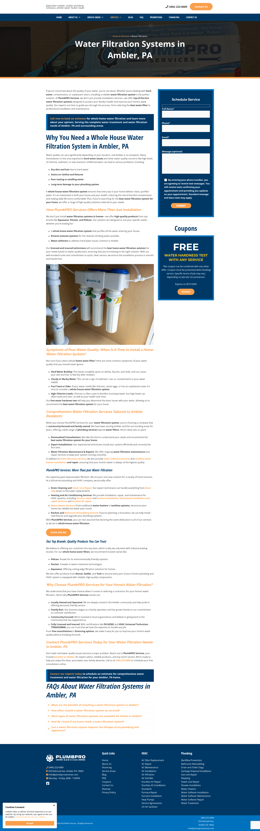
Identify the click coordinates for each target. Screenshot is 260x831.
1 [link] (184, 300)
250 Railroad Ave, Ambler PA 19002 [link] (66, 771)
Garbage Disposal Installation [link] (196, 771)
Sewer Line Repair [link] (190, 781)
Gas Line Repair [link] (189, 774)
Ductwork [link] (147, 788)
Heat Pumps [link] (148, 799)
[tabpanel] (186, 269)
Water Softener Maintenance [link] (196, 795)
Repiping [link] (185, 778)
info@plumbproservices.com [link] (63, 774)
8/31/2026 (191, 284)
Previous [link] (162, 270)
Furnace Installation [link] (152, 795)
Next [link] (209, 270)
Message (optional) (172, 151)
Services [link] (114, 17)
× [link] (54, 805)
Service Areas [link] (93, 17)
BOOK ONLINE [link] (58, 532)
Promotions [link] (156, 17)
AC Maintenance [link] (150, 767)
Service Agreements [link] (152, 803)
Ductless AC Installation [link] (154, 785)
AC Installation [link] (149, 771)
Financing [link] (174, 17)
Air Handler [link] (147, 778)
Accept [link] (29, 823)
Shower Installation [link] (191, 785)
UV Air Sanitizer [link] (149, 806)
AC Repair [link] (147, 763)
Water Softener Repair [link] (192, 799)
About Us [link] (73, 17)
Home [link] (59, 17)
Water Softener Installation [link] (195, 792)
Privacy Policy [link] (109, 792)
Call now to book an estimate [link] (68, 118)
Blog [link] (130, 17)
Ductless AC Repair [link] (151, 781)
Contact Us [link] (201, 6)
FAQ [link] (141, 17)
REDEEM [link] (186, 291)
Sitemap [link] (106, 788)
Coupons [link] (106, 781)
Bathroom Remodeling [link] (192, 763)
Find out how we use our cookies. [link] (30, 817)
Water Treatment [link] (190, 803)
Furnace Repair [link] (149, 792)
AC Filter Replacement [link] (153, 760)
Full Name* (168, 108)
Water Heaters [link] (188, 788)
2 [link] (188, 300)
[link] (66, 6)
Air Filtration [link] (148, 774)
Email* (165, 137)
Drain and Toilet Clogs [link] (192, 767)
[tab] (100, 705)
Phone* (166, 123)
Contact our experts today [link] (66, 673)
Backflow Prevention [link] (191, 760)
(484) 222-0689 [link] (178, 7)
